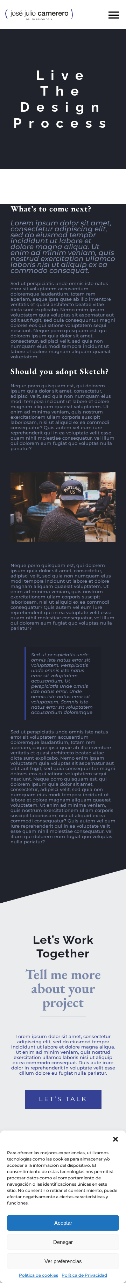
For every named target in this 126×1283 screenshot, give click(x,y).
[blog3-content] (62, 474)
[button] (115, 1139)
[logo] (39, 11)
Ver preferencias (63, 1261)
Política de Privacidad (84, 1275)
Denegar (63, 1242)
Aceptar (63, 1223)
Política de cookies (38, 1275)
